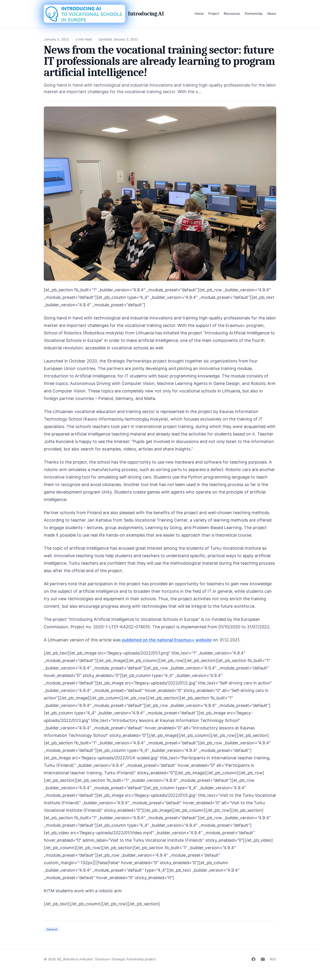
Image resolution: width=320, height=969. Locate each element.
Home (199, 13)
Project (213, 13)
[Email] (262, 959)
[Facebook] (253, 959)
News (271, 13)
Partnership (254, 13)
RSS (273, 959)
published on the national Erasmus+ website (167, 639)
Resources (232, 13)
